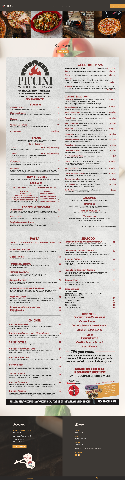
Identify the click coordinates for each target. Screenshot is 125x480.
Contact (70, 6)
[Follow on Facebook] (76, 455)
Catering (64, 6)
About (54, 6)
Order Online (62, 51)
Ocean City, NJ (78, 446)
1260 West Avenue (79, 444)
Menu (58, 6)
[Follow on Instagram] (79, 455)
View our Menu (19, 446)
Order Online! (117, 6)
